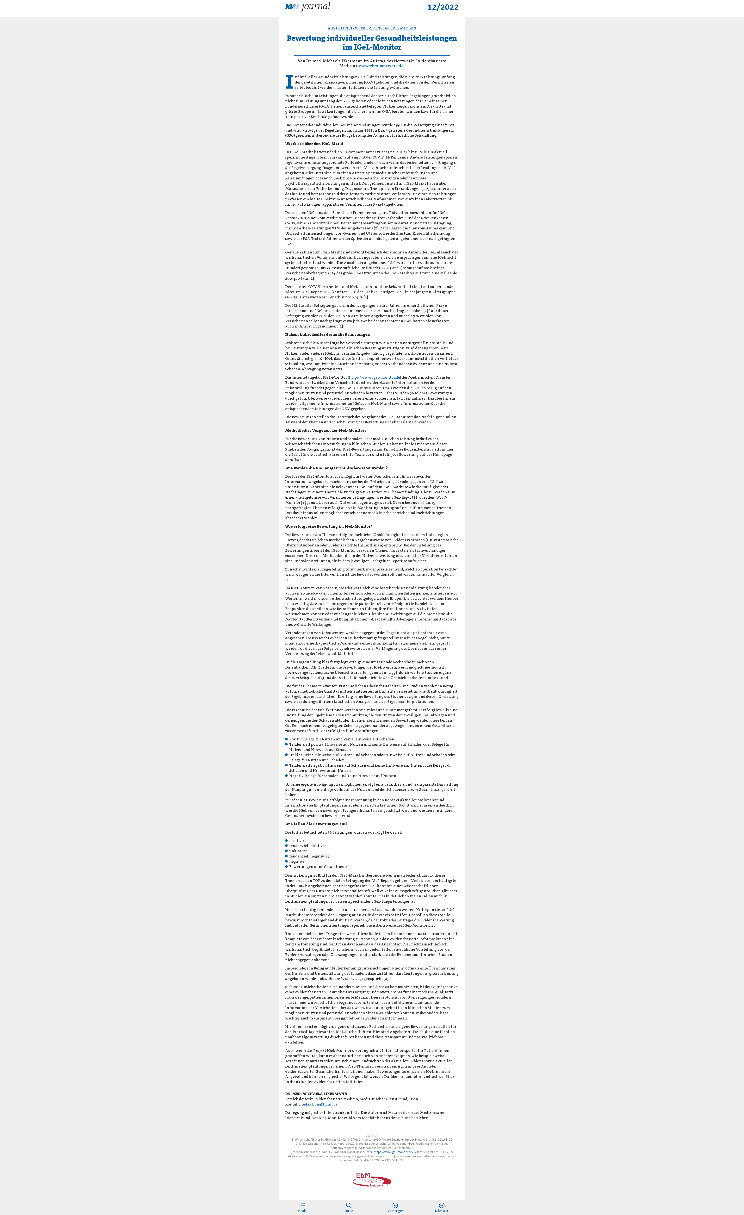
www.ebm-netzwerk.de (380, 66)
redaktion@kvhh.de (319, 1104)
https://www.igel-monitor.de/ (393, 1152)
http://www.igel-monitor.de (374, 377)
